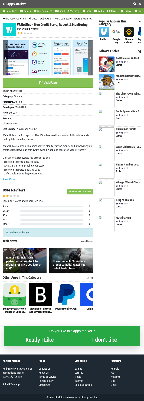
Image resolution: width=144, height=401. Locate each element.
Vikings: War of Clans (128, 182)
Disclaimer (44, 384)
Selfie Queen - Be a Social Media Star (128, 111)
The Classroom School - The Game (128, 93)
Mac (113, 380)
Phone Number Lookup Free (128, 164)
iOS (112, 372)
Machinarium (123, 217)
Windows (115, 376)
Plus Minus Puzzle (126, 129)
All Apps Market (14, 4)
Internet (113, 11)
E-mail (61, 11)
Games (27, 11)
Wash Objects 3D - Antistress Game (128, 146)
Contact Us (44, 368)
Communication (83, 384)
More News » (87, 241)
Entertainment (44, 11)
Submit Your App (11, 384)
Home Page (11, 11)
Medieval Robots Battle (128, 76)
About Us (43, 372)
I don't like (104, 339)
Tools (88, 11)
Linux (114, 384)
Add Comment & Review (80, 191)
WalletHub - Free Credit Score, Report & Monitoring (67, 18)
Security (75, 11)
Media (100, 11)
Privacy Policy (46, 380)
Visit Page (50, 83)
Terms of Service (47, 376)
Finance (127, 11)
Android (21, 18)
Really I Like (39, 339)
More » (90, 277)
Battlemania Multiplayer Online (128, 58)
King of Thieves (125, 200)
